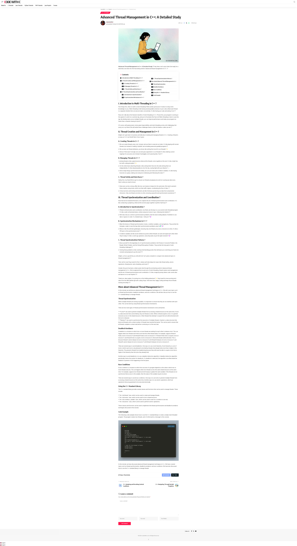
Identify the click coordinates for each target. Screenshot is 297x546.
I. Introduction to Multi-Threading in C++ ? (132, 78)
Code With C (12, 1)
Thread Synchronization (159, 84)
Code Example (157, 95)
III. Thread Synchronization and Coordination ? (133, 92)
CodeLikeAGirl (109, 22)
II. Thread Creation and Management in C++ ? (133, 80)
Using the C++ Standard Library (161, 92)
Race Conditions (158, 89)
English (3, 543)
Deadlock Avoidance (159, 87)
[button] (3, 2)
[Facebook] (191, 531)
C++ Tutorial (105, 12)
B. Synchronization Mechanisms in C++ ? (134, 97)
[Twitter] (193, 531)
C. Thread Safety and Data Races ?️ (132, 89)
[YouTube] (195, 531)
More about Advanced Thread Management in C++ (163, 81)
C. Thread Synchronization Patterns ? (162, 78)
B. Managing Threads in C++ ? (131, 86)
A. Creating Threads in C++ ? (131, 83)
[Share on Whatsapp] (189, 23)
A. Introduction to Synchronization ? (133, 94)
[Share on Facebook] (184, 23)
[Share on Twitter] (186, 23)
